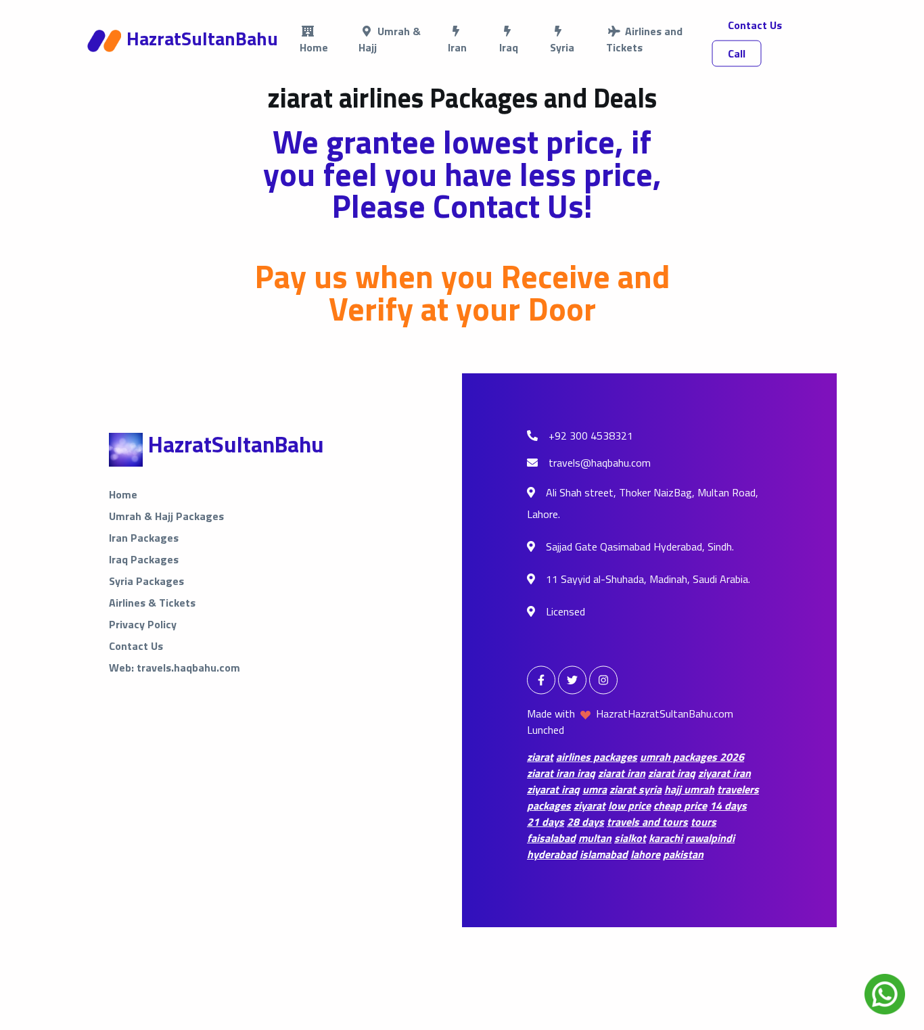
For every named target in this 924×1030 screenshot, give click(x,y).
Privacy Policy (143, 624)
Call (736, 53)
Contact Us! (513, 206)
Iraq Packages (144, 559)
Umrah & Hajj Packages (166, 516)
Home (123, 494)
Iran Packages (144, 538)
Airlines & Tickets (152, 602)
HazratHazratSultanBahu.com (664, 713)
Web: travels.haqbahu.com (174, 667)
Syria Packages (146, 581)
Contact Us (755, 25)
